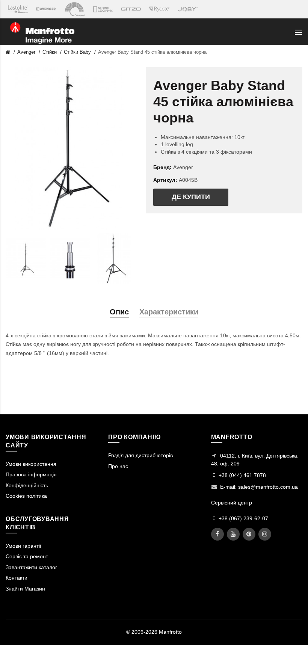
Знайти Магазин (25, 589)
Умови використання (31, 464)
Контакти (16, 578)
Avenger (26, 52)
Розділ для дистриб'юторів (140, 455)
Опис (119, 312)
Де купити (191, 197)
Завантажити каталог (31, 567)
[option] (26, 258)
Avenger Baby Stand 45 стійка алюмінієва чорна (152, 52)
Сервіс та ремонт (27, 556)
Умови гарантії (23, 546)
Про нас (118, 466)
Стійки (49, 52)
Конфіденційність (27, 485)
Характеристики (168, 312)
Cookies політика (26, 496)
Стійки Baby (77, 52)
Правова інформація (31, 474)
